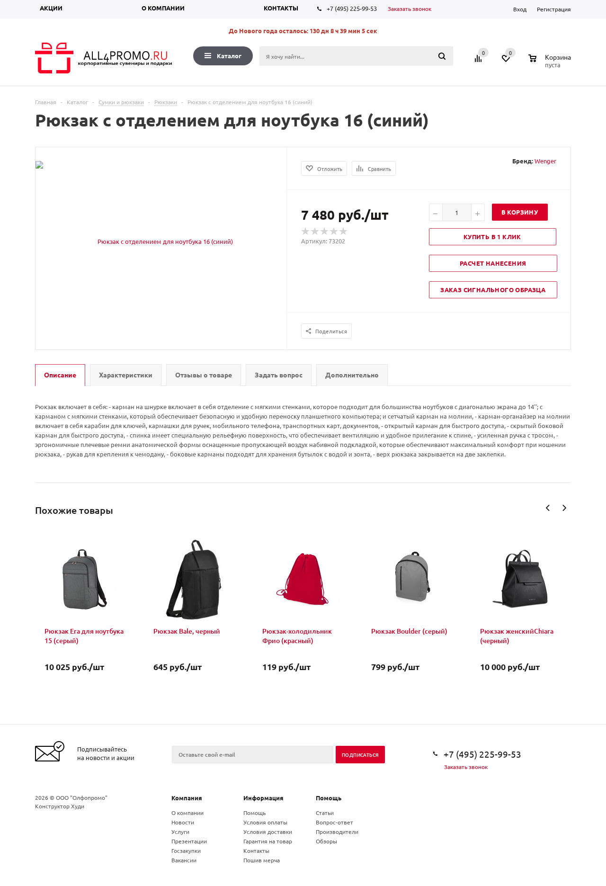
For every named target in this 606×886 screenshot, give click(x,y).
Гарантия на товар (267, 841)
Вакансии (183, 860)
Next (564, 508)
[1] (306, 231)
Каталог (229, 56)
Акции (51, 8)
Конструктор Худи (59, 806)
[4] (334, 231)
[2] (315, 231)
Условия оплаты (265, 822)
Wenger (545, 161)
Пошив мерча (261, 860)
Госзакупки (186, 850)
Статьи (325, 812)
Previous (548, 508)
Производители (337, 831)
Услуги (180, 831)
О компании (163, 8)
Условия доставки (267, 831)
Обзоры (326, 841)
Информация (263, 798)
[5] (343, 231)
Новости (182, 822)
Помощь (328, 798)
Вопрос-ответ (334, 822)
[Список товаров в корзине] (551, 63)
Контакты (281, 8)
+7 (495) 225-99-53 (352, 8)
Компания (186, 798)
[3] (325, 231)
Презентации (189, 841)
